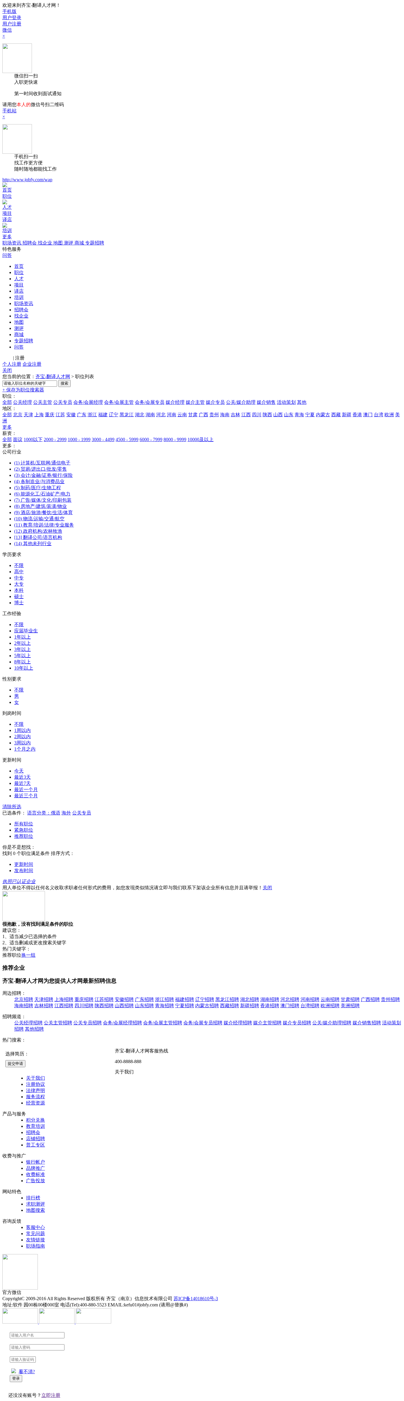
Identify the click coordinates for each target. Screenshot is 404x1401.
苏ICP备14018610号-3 (196, 1298)
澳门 (368, 414)
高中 (19, 571)
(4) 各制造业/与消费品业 (39, 481)
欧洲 (389, 414)
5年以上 (22, 655)
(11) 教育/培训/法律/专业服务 (44, 524)
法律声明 (35, 1090)
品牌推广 (35, 1168)
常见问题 (35, 1233)
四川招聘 (84, 1005)
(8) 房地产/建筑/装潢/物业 (40, 506)
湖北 (139, 414)
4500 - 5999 (127, 439)
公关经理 (22, 402)
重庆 (49, 414)
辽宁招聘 (204, 999)
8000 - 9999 (175, 439)
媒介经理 (175, 402)
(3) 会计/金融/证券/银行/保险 (43, 475)
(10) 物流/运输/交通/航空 (39, 518)
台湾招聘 (309, 1005)
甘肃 (193, 414)
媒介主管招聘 (267, 1022)
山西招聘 (124, 1005)
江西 (246, 414)
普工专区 (35, 1144)
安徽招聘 (124, 999)
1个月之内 (24, 748)
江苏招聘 (104, 999)
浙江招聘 (164, 999)
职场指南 (35, 1245)
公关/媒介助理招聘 (331, 1022)
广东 (81, 414)
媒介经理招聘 (238, 1022)
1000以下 (33, 439)
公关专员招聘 (87, 1022)
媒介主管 (195, 402)
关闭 (7, 370)
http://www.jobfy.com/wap (27, 179)
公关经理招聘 (28, 1022)
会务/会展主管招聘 (162, 1022)
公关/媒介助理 (241, 402)
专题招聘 (94, 242)
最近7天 (22, 783)
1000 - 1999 (79, 439)
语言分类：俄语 (43, 812)
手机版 (9, 11)
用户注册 (11, 23)
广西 (203, 414)
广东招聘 (144, 999)
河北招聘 (289, 999)
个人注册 (11, 364)
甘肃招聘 (350, 999)
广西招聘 (370, 999)
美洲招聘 (350, 1005)
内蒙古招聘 (207, 1005)
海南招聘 (23, 1005)
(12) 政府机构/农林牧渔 (38, 531)
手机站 (9, 110)
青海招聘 (164, 1005)
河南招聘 (309, 999)
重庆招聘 (84, 999)
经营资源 (35, 1102)
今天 (19, 770)
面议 (17, 439)
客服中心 (35, 1227)
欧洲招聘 (330, 1005)
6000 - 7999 (151, 439)
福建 (103, 414)
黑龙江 (126, 414)
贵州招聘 (390, 999)
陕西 (267, 414)
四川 (256, 414)
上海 (39, 414)
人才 (7, 207)
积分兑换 (35, 1120)
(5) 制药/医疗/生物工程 (37, 487)
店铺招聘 (35, 1138)
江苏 (60, 414)
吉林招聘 (43, 1005)
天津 (28, 414)
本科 (19, 590)
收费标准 (35, 1174)
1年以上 (22, 636)
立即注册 (50, 1395)
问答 (7, 255)
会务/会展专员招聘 (202, 1022)
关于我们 (35, 1078)
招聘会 (30, 242)
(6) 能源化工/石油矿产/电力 (42, 493)
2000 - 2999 (55, 439)
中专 (19, 577)
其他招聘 (34, 1028)
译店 (7, 219)
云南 (182, 414)
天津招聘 (43, 999)
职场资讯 (12, 242)
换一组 (28, 955)
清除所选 (11, 806)
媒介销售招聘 (367, 1022)
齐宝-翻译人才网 (52, 376)
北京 (17, 414)
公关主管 (42, 402)
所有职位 (23, 823)
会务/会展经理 (88, 402)
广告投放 (35, 1180)
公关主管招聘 (58, 1022)
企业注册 (31, 364)
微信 (7, 30)
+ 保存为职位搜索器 (23, 389)
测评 (69, 242)
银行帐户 (35, 1161)
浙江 (92, 414)
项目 (7, 213)
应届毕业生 (26, 630)
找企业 (45, 242)
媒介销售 (266, 402)
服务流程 (35, 1096)
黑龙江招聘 (227, 999)
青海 (299, 414)
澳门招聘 (289, 1005)
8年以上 (22, 661)
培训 (7, 230)
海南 (225, 414)
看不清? (27, 1371)
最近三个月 (26, 795)
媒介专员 (215, 402)
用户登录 (11, 17)
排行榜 (33, 1197)
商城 (80, 242)
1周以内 (22, 730)
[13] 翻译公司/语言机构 (38, 537)
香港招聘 (269, 1005)
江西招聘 (63, 1005)
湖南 (150, 414)
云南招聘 (330, 999)
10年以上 (23, 667)
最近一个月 (26, 789)
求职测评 (35, 1203)
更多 (7, 236)
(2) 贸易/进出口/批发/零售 (40, 469)
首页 (7, 189)
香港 (357, 414)
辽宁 (113, 414)
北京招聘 (23, 999)
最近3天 (22, 777)
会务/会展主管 (119, 402)
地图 (58, 242)
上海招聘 (63, 999)
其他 (301, 402)
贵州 (214, 414)
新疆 (346, 414)
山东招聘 (144, 1005)
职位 (7, 196)
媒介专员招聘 (297, 1022)
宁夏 (310, 414)
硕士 (19, 596)
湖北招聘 (249, 999)
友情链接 (35, 1239)
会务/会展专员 (149, 402)
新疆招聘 (249, 1005)
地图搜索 (35, 1210)
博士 (19, 602)
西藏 (336, 414)
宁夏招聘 (184, 1005)
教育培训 (35, 1126)
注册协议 (35, 1084)
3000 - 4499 (103, 439)
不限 (19, 565)
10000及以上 (201, 439)
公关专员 (62, 402)
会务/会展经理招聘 (122, 1022)
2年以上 (22, 643)
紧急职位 (23, 829)
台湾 (378, 414)
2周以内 (22, 736)
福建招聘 (184, 999)
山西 (278, 414)
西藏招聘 (229, 1005)
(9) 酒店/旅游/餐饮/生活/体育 (43, 512)
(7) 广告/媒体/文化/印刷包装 (43, 500)
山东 (288, 414)
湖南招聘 (269, 999)
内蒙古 (323, 414)
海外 (66, 812)
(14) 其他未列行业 (32, 543)
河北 (161, 414)
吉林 (235, 414)
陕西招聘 (104, 1005)
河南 (171, 414)
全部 (7, 402)
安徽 (71, 414)
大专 (19, 584)
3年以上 (22, 649)
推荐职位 (23, 836)
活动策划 (286, 402)
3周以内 (22, 742)
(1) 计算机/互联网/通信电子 (42, 462)
